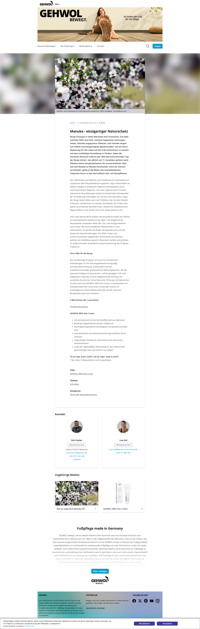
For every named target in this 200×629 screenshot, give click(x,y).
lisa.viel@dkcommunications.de (123, 449)
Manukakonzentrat (88, 394)
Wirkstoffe (74, 394)
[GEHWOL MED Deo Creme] (123, 493)
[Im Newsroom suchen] (147, 46)
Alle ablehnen (144, 624)
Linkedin (77, 459)
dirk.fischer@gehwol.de (76, 452)
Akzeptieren (167, 624)
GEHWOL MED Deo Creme (81, 374)
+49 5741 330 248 (76, 456)
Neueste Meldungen (47, 46)
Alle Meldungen (67, 46)
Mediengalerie (85, 46)
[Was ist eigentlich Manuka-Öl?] (76, 493)
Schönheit (74, 384)
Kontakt (100, 46)
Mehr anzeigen (100, 571)
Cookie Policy (29, 626)
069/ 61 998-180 (123, 452)
